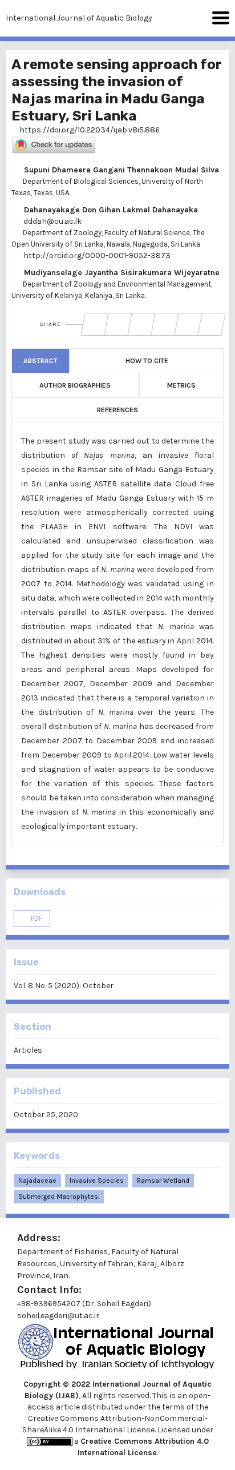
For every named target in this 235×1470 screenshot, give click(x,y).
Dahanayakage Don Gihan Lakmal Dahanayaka (110, 210)
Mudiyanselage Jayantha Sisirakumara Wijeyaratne (121, 272)
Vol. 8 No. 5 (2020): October (64, 985)
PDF (35, 918)
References (117, 410)
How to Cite (146, 361)
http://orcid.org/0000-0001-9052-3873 (96, 255)
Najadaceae (37, 1181)
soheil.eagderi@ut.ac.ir (58, 1315)
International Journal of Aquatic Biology (79, 18)
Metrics (181, 385)
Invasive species (97, 1181)
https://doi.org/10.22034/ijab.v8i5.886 (89, 130)
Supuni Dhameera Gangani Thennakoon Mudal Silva (120, 170)
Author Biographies (75, 385)
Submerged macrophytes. (58, 1197)
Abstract (40, 361)
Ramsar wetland (163, 1181)
